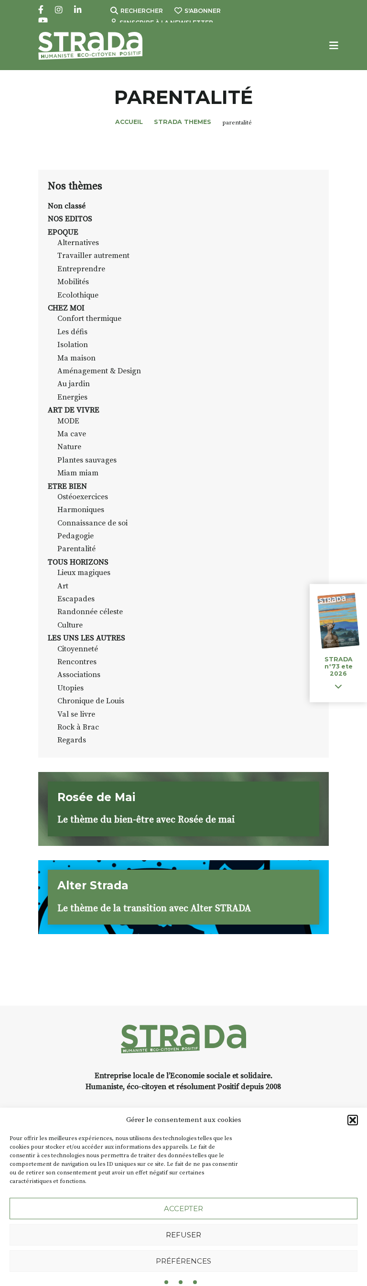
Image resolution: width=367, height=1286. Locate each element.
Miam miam (77, 473)
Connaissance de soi (92, 523)
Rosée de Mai (96, 797)
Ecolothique (77, 295)
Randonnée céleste (90, 612)
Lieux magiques (83, 572)
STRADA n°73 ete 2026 (338, 666)
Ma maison (76, 358)
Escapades (76, 599)
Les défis (72, 332)
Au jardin (73, 384)
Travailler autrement (93, 255)
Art (62, 586)
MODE (68, 421)
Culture (70, 625)
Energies (72, 397)
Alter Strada (93, 885)
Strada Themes (182, 121)
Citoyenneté (77, 649)
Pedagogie (75, 536)
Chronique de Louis (90, 701)
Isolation (72, 345)
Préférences (183, 1260)
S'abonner (202, 10)
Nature (69, 447)
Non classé (67, 206)
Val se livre (76, 714)
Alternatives (78, 242)
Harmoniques (80, 509)
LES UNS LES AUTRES (86, 638)
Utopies (70, 688)
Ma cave (71, 434)
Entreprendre (81, 269)
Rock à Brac (78, 727)
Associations (78, 674)
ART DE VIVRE (73, 410)
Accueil (129, 121)
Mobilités (73, 282)
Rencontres (77, 662)
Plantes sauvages (87, 460)
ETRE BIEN (67, 486)
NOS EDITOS (70, 219)
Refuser (183, 1234)
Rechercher (141, 10)
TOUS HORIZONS (78, 562)
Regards (71, 740)
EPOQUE (63, 232)
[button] (352, 1120)
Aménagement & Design (99, 371)
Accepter (183, 1208)
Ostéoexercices (82, 497)
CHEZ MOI (66, 308)
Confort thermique (89, 318)
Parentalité (76, 549)
